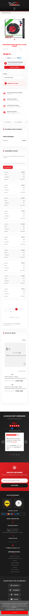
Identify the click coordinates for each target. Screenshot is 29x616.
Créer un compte (14, 67)
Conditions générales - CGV (14, 558)
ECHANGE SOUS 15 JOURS (13, 105)
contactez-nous (7, 325)
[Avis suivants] (26, 442)
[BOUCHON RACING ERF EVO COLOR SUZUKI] (14, 28)
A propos (14, 567)
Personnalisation (20, 609)
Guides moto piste (14, 571)
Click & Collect (14, 569)
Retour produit (14, 565)
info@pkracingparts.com (13, 548)
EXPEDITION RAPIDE (12, 111)
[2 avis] (16, 49)
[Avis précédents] (3, 442)
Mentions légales (14, 562)
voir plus (15, 442)
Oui (17, 380)
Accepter (14, 612)
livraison (15, 560)
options (5, 73)
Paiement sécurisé (14, 556)
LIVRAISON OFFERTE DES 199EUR (14, 92)
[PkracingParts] (14, 4)
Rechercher (8, 167)
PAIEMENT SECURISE (12, 99)
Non (20, 380)
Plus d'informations (10, 609)
